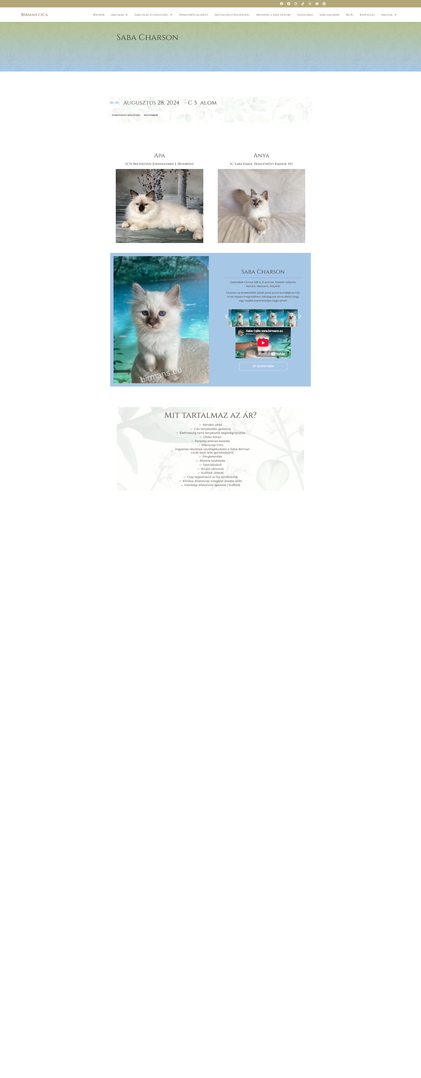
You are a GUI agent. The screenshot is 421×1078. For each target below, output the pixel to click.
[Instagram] (296, 4)
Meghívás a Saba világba (273, 15)
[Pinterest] (324, 4)
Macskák (117, 15)
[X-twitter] (310, 4)
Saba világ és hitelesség (151, 15)
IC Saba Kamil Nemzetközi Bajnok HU (261, 164)
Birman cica (34, 14)
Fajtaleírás (305, 15)
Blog (349, 15)
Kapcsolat (367, 15)
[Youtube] (317, 4)
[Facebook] (281, 4)
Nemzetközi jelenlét (193, 15)
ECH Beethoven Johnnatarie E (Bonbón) (159, 164)
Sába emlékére (330, 15)
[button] (226, 316)
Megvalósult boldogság (232, 15)
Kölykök (99, 15)
